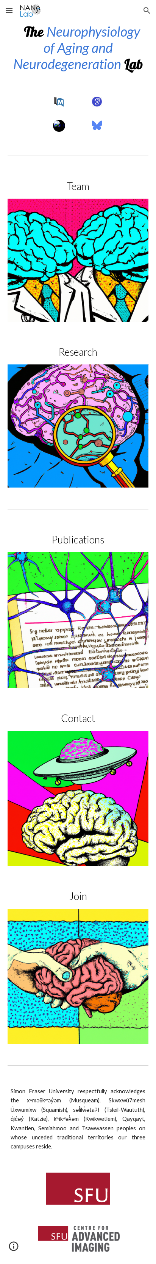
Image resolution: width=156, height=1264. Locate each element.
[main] (78, 48)
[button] (9, 10)
